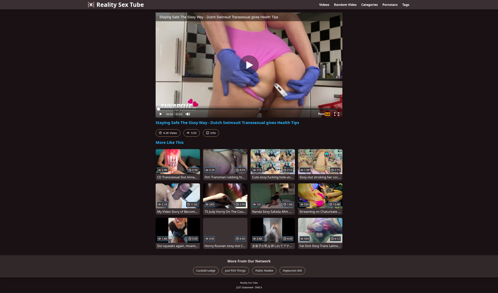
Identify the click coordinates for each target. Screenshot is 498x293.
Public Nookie (264, 270)
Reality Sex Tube (120, 5)
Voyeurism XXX (292, 270)
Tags (405, 5)
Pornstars (390, 5)
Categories (369, 5)
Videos (324, 5)
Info (213, 133)
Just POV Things (235, 270)
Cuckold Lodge (205, 270)
